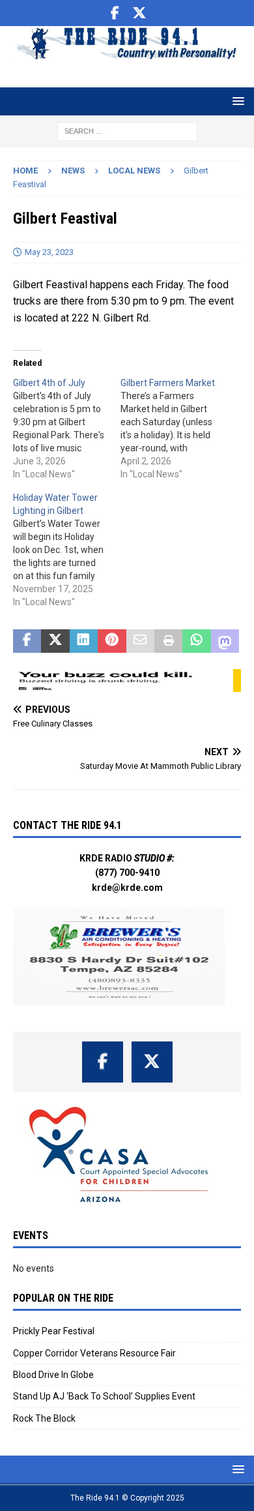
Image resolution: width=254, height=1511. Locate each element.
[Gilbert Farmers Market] (174, 428)
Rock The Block (44, 1418)
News (73, 170)
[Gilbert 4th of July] (66, 428)
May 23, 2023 (49, 252)
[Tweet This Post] (55, 641)
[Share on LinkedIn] (84, 641)
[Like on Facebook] (115, 13)
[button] (236, 101)
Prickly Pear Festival (53, 1331)
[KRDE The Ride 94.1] (127, 54)
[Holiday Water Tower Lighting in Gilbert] (66, 549)
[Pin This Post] (112, 641)
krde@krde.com (127, 887)
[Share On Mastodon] (225, 641)
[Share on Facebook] (27, 641)
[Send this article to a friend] (140, 641)
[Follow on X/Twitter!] (139, 13)
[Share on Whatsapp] (196, 641)
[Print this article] (168, 641)
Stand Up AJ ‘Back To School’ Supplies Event (104, 1396)
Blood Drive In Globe (53, 1374)
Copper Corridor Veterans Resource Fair (94, 1353)
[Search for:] (127, 130)
